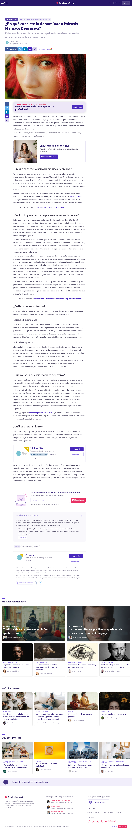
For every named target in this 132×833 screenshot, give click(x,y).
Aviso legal (52, 826)
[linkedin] (25, 49)
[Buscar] (110, 3)
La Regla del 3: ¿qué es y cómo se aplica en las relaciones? (81, 766)
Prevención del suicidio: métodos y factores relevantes (82, 666)
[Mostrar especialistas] (5, 782)
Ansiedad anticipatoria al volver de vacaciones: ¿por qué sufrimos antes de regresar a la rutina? (49, 716)
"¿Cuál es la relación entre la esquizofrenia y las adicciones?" (57, 298)
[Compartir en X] (7, 108)
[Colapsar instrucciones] (82, 515)
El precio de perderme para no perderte (80, 715)
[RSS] (114, 821)
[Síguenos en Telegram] (110, 821)
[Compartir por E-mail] (7, 116)
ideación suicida (76, 196)
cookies (66, 826)
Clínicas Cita (14, 42)
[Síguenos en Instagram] (101, 821)
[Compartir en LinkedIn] (7, 112)
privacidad (60, 826)
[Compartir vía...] (7, 120)
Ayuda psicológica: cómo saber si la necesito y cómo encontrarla (115, 666)
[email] (30, 49)
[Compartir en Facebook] (7, 104)
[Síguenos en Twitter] (93, 821)
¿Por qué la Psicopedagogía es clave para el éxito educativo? (15, 766)
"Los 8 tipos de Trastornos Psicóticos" (49, 207)
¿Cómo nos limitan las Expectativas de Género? (115, 766)
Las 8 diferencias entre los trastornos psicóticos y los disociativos (46, 667)
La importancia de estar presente (114, 714)
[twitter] (20, 49)
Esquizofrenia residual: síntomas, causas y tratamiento (16, 666)
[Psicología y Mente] (65, 3)
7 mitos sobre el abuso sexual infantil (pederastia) (26, 631)
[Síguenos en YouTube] (105, 821)
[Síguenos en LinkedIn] (97, 821)
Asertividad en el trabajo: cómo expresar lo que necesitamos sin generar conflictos (16, 716)
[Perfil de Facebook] (36, 582)
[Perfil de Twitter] (40, 582)
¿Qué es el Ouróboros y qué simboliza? (46, 764)
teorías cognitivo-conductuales (41, 412)
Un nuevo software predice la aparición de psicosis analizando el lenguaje (95, 631)
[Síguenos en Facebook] (89, 821)
